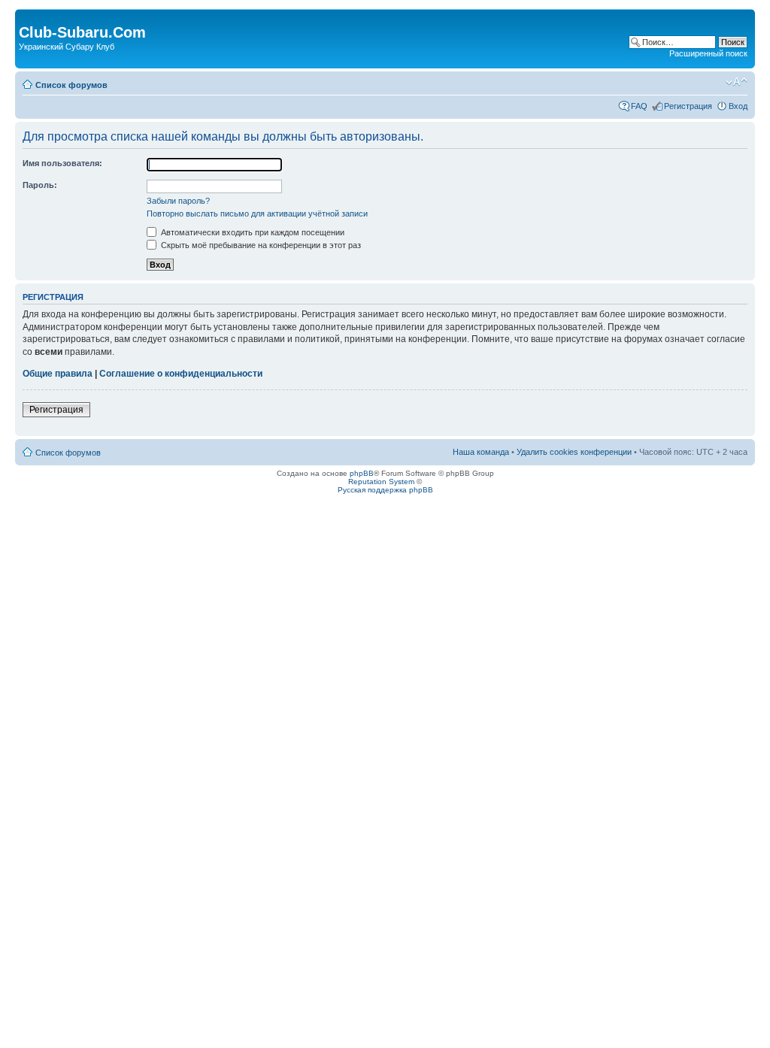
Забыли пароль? (178, 200)
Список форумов (71, 84)
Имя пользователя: (62, 163)
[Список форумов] (27, 16)
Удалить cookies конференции (574, 451)
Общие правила (57, 373)
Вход (738, 106)
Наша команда (481, 451)
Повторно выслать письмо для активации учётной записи (257, 213)
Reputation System (381, 481)
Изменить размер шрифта (736, 82)
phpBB (362, 473)
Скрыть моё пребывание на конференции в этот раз (260, 245)
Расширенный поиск (708, 53)
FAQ (639, 106)
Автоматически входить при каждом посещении (251, 232)
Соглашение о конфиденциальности (180, 373)
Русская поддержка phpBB (385, 490)
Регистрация (688, 106)
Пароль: (40, 184)
